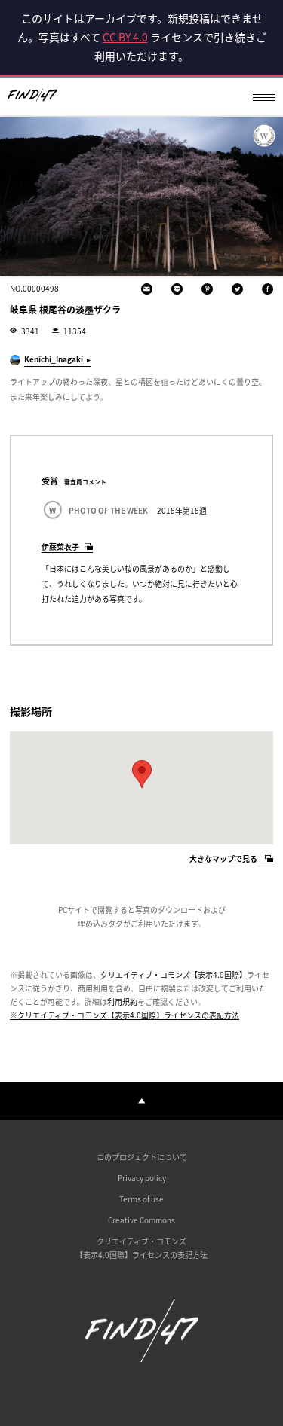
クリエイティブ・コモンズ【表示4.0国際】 (173, 974)
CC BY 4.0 (125, 36)
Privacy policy (142, 1177)
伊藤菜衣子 (60, 546)
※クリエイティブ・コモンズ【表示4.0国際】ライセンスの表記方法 (124, 1015)
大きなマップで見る (223, 859)
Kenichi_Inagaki (53, 359)
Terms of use (141, 1199)
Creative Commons (141, 1220)
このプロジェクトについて (142, 1156)
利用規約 (122, 1001)
